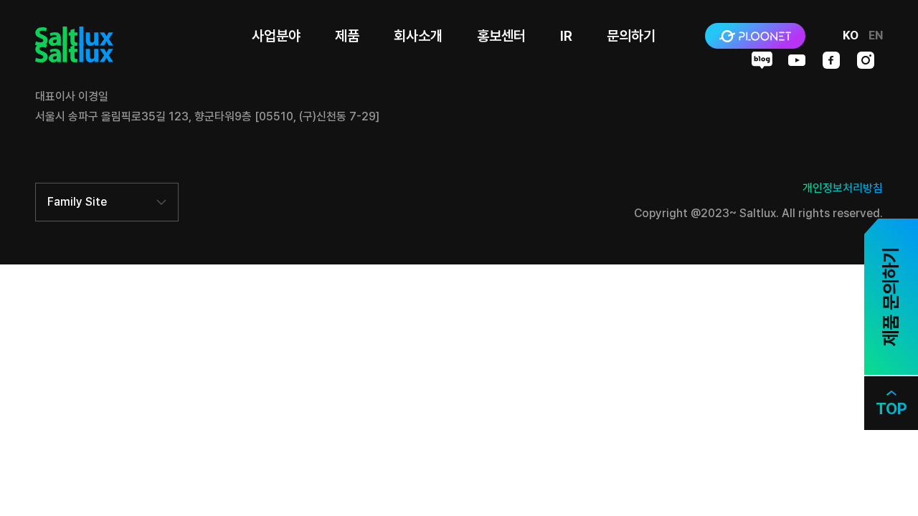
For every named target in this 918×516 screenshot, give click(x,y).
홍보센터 (501, 35)
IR (566, 35)
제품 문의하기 (890, 296)
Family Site (77, 202)
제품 (347, 35)
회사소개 (418, 35)
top (891, 408)
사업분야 (276, 35)
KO (850, 36)
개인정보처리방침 (843, 188)
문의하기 (631, 35)
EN (876, 36)
